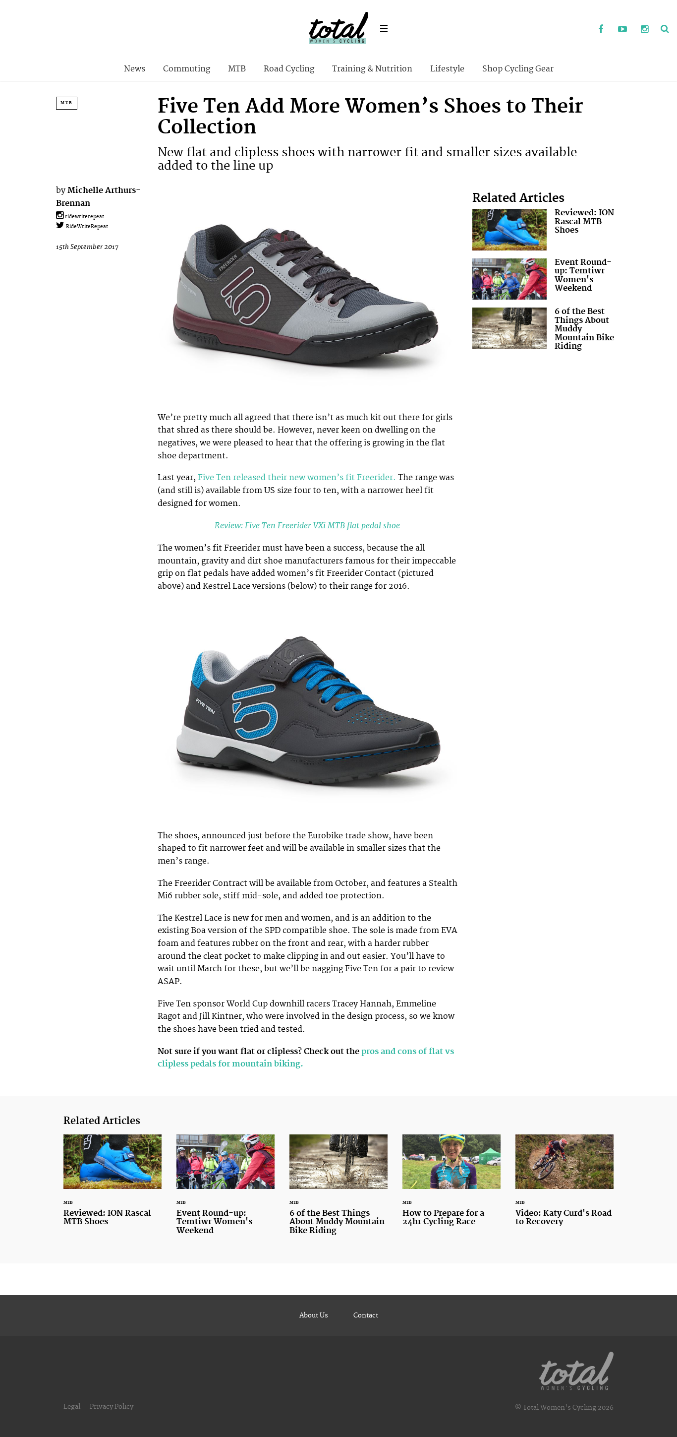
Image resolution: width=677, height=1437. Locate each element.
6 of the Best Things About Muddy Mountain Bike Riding (546, 331)
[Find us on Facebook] (601, 30)
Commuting (186, 69)
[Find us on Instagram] (644, 30)
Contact (365, 1315)
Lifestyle (447, 69)
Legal (71, 1407)
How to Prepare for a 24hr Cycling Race (451, 1186)
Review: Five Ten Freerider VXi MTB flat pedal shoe (307, 525)
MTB (237, 69)
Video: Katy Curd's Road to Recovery (564, 1186)
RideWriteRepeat (86, 227)
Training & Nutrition (372, 69)
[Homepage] (576, 1369)
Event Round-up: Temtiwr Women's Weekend (546, 279)
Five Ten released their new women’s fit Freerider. (297, 478)
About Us (313, 1315)
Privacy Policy (111, 1407)
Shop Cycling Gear (518, 69)
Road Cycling (289, 69)
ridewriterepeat (83, 217)
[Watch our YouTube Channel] (622, 30)
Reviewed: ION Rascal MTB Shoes (546, 229)
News (134, 69)
